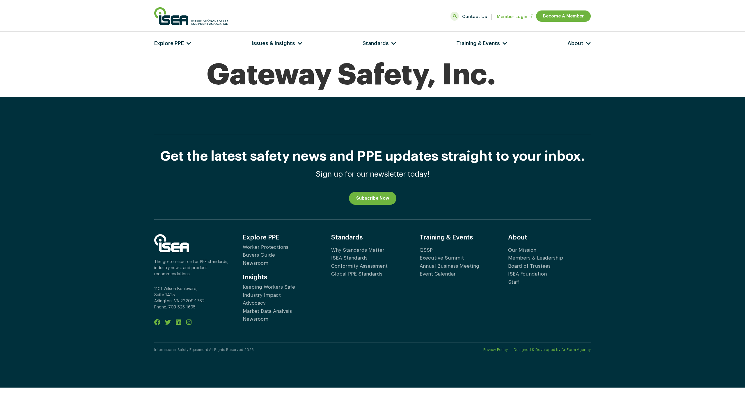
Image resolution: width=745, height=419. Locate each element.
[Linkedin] (178, 322)
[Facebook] (157, 322)
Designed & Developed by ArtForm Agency (552, 349)
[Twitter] (168, 322)
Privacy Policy (495, 349)
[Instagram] (189, 322)
